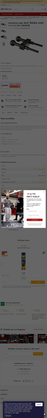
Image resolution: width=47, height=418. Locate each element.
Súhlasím (39, 404)
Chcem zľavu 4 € (35, 219)
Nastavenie (8, 416)
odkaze (17, 413)
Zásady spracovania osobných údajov (34, 224)
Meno (28, 209)
